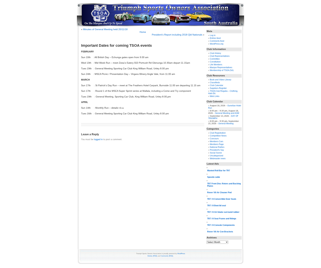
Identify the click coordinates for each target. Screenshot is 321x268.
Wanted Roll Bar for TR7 (218, 170)
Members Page (217, 144)
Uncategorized (216, 156)
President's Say (217, 150)
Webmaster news (218, 158)
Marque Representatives (221, 67)
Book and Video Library (220, 80)
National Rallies (217, 147)
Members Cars (216, 141)
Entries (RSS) (152, 256)
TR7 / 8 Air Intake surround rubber (223, 212)
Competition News (218, 136)
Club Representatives (220, 56)
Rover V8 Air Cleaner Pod (219, 192)
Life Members (216, 64)
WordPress (181, 253)
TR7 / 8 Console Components (221, 225)
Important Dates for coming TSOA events (116, 45)
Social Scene (216, 153)
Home (143, 32)
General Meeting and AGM (227, 113)
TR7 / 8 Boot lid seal (216, 205)
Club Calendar (216, 85)
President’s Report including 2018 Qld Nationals (177, 34)
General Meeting (226, 123)
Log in (213, 35)
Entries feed (215, 38)
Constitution (215, 62)
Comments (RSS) (167, 256)
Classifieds (215, 82)
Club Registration (218, 133)
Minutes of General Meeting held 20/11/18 (105, 29)
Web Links (214, 96)
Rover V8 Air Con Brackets (220, 232)
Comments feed (217, 41)
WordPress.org (216, 44)
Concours (214, 138)
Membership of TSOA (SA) (222, 70)
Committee (215, 59)
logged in (98, 139)
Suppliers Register (218, 88)
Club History (215, 53)
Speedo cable (213, 177)
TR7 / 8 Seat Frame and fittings (221, 218)
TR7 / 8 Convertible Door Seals (221, 199)
